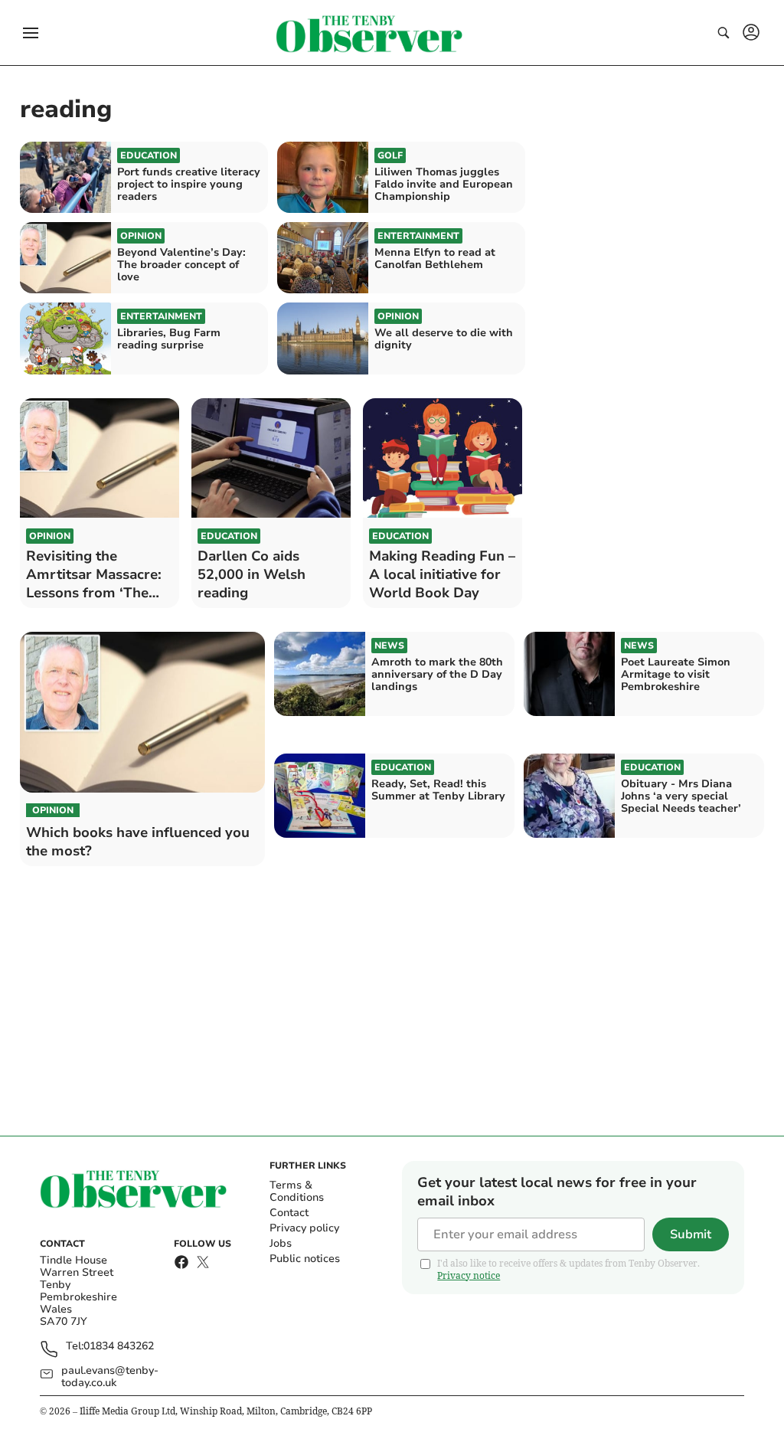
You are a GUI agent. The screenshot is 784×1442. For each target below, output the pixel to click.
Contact (289, 1212)
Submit (690, 1234)
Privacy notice (468, 1275)
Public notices (305, 1258)
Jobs (281, 1243)
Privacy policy (304, 1228)
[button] (30, 33)
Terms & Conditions (297, 1191)
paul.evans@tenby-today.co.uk (109, 1377)
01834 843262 (118, 1346)
